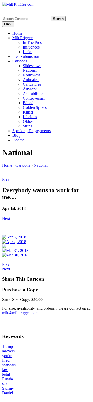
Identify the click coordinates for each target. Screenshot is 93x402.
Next (6, 218)
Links (27, 52)
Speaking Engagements (31, 130)
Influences (31, 47)
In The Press (33, 42)
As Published (33, 93)
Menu (8, 24)
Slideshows (32, 65)
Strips (27, 126)
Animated (31, 79)
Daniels (8, 393)
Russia (7, 379)
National (30, 70)
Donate (18, 140)
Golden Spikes (35, 107)
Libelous (30, 117)
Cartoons (19, 61)
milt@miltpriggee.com (20, 313)
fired (6, 360)
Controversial (34, 98)
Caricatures (32, 84)
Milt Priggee (22, 38)
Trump (7, 346)
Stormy (8, 388)
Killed (28, 112)
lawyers (8, 351)
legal (6, 374)
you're (7, 355)
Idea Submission (25, 56)
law (5, 369)
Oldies (28, 121)
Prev (6, 179)
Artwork (30, 89)
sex (4, 383)
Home (17, 33)
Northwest (31, 75)
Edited (28, 103)
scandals (9, 365)
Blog (16, 135)
